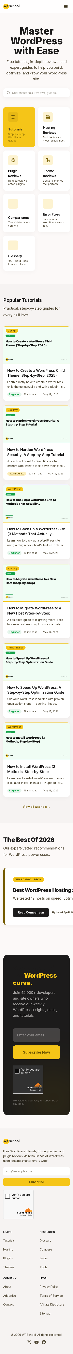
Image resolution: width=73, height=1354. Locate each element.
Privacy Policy (49, 1286)
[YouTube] (36, 1342)
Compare (46, 1249)
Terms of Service (51, 1295)
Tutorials (9, 1240)
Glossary (45, 1240)
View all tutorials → (36, 806)
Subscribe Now (36, 1052)
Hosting (8, 1249)
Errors (44, 1258)
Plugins (8, 1258)
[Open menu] (66, 6)
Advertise (9, 1295)
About (7, 1286)
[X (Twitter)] (29, 1342)
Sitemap (45, 1313)
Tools (43, 1267)
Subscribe (36, 1182)
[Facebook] (44, 1342)
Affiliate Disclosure (52, 1304)
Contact (8, 1304)
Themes (8, 1267)
